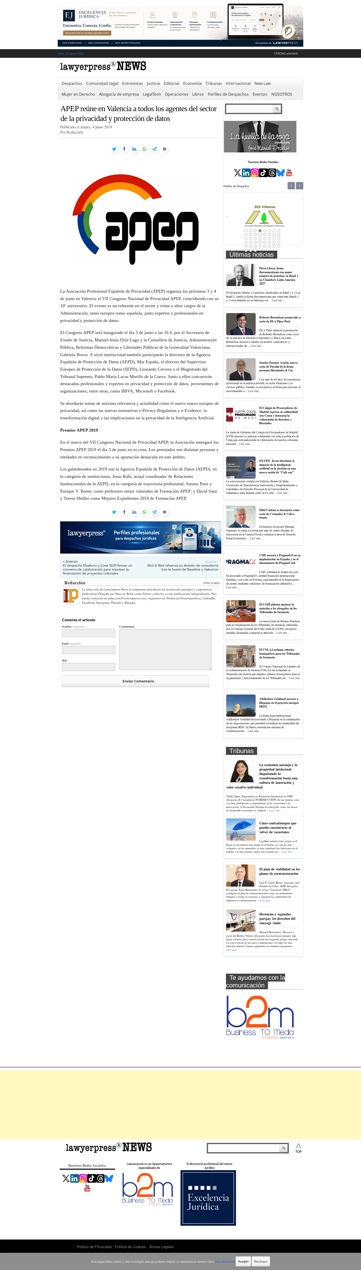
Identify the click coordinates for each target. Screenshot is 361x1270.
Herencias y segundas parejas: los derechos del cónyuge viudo (277, 918)
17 (246, 238)
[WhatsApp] (144, 149)
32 (278, 242)
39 (274, 246)
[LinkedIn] (134, 149)
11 (255, 234)
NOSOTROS (281, 94)
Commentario (127, 626)
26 (250, 242)
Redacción (74, 582)
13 (264, 234)
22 (269, 238)
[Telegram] (154, 149)
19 (255, 238)
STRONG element (286, 53)
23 (274, 238)
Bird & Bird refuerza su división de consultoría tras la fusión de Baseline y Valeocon (183, 567)
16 (278, 234)
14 (269, 234)
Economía (192, 83)
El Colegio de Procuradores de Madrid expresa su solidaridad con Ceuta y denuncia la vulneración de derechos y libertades (278, 415)
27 (255, 242)
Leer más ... (278, 300)
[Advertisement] (180, 1105)
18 (250, 238)
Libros (198, 94)
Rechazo (261, 1261)
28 (260, 242)
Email (71, 643)
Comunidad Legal (102, 83)
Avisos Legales (161, 1246)
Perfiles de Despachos (228, 94)
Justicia (153, 83)
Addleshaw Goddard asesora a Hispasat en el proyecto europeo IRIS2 (279, 703)
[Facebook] (124, 149)
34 (250, 246)
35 (255, 246)
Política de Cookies (130, 1246)
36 (260, 246)
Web (64, 660)
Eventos (260, 94)
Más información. (225, 1261)
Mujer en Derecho (78, 94)
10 (250, 234)
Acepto (243, 1261)
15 (274, 234)
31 (274, 242)
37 (264, 246)
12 (260, 234)
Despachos (72, 83)
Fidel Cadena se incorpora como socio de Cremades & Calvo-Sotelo (279, 514)
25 (246, 242)
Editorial (171, 83)
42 (250, 250)
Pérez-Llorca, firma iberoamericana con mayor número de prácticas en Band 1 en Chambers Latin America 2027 (278, 276)
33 (246, 246)
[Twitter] (114, 149)
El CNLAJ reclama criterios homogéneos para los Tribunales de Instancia (279, 653)
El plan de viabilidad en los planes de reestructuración (279, 871)
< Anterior (70, 561)
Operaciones (176, 94)
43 (255, 250)
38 (269, 246)
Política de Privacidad (94, 1246)
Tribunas (214, 83)
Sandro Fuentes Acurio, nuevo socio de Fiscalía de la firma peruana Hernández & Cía (278, 366)
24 (278, 238)
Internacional (238, 83)
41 (246, 250)
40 (278, 246)
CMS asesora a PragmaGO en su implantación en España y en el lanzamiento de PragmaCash (280, 559)
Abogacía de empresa (119, 94)
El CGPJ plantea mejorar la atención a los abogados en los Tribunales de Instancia (278, 608)
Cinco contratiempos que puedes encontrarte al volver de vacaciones (277, 827)
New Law (262, 83)
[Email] (164, 149)
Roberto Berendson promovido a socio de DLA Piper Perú (280, 319)
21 (264, 238)
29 (264, 242)
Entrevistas (132, 83)
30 (269, 242)
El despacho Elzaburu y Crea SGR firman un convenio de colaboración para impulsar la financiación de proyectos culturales (97, 569)
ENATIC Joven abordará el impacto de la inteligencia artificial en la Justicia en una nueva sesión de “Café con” (277, 466)
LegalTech (152, 94)
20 (260, 238)
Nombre (73, 626)
